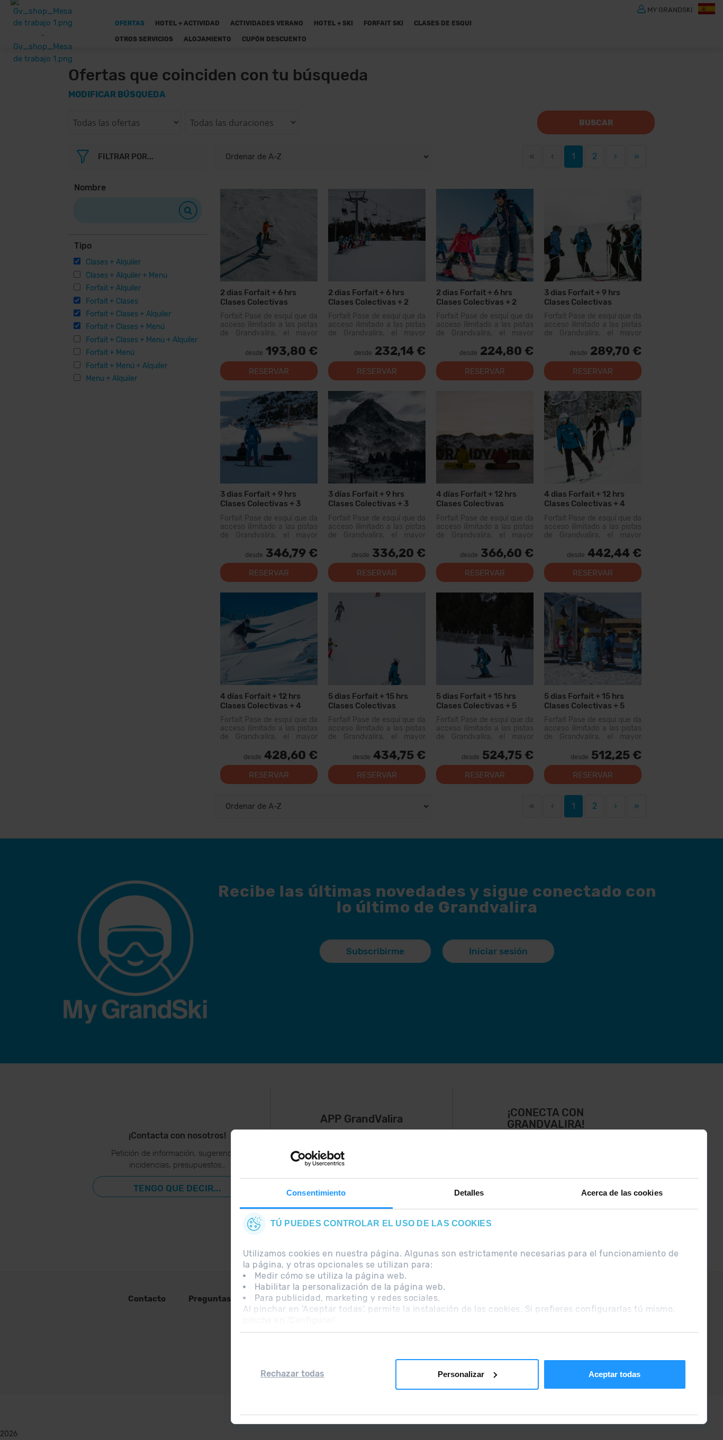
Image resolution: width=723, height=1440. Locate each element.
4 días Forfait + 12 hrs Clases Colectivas (476, 498)
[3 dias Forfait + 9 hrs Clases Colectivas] (592, 235)
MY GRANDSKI (670, 9)
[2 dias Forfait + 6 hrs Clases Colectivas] (269, 235)
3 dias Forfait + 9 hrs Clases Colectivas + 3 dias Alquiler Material (260, 498)
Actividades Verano (266, 23)
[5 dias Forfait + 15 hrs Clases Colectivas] (377, 639)
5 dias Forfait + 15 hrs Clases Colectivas (368, 700)
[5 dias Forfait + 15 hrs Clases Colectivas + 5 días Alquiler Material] (485, 639)
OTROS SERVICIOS (144, 39)
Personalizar (461, 1374)
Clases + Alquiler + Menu (126, 275)
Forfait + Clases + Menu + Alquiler (141, 339)
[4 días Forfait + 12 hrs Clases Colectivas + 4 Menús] (269, 639)
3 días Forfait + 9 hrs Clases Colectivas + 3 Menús (368, 498)
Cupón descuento (274, 39)
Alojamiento (207, 39)
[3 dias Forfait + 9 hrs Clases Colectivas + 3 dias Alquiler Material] (269, 437)
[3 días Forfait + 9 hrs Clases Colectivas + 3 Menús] (377, 437)
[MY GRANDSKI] (641, 8)
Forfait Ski (383, 23)
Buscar (596, 122)
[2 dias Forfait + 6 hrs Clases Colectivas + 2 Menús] (485, 235)
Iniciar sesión (498, 951)
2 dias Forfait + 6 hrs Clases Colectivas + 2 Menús (476, 297)
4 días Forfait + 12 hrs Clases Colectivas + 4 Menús (260, 700)
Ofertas (129, 23)
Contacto (147, 1299)
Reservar (269, 371)
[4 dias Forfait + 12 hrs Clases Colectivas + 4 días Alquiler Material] (592, 437)
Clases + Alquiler (113, 262)
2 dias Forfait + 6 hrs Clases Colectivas (258, 297)
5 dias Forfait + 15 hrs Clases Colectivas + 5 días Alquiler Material (476, 700)
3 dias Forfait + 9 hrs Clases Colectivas (582, 297)
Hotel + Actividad (187, 23)
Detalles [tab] (469, 1192)
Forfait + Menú (110, 352)
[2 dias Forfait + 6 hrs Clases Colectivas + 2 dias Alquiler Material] (377, 235)
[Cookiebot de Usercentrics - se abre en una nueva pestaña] (298, 1158)
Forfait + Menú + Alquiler (126, 365)
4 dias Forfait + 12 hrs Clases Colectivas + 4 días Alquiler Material (584, 498)
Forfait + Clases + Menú (125, 326)
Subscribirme (375, 951)
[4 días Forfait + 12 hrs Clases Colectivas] (485, 437)
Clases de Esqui (443, 23)
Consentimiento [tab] (316, 1192)
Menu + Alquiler (111, 378)
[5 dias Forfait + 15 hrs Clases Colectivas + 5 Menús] (592, 639)
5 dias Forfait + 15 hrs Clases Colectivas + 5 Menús (584, 700)
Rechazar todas (292, 1374)
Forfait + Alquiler (113, 288)
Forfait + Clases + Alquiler (128, 313)
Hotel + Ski (333, 23)
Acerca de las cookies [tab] (622, 1192)
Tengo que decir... (177, 1188)
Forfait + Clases (112, 301)
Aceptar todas (614, 1374)
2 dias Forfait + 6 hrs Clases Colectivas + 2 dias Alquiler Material (368, 297)
